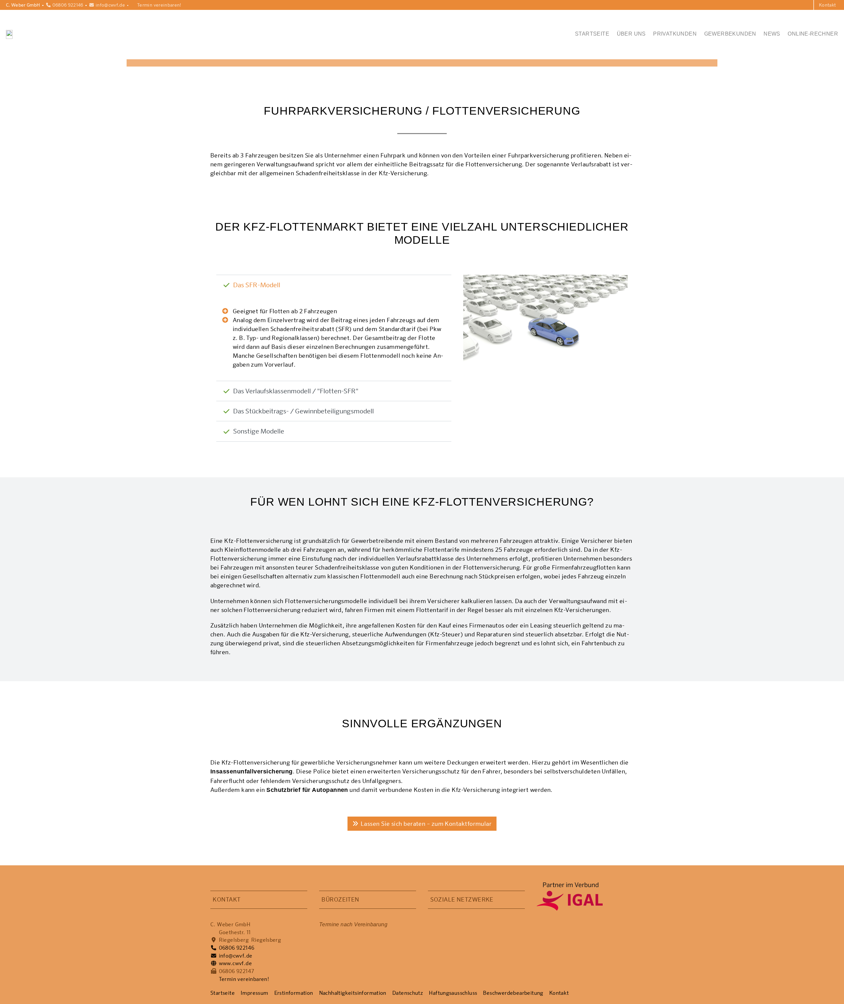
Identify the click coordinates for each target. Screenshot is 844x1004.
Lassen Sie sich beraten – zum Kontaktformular (426, 823)
